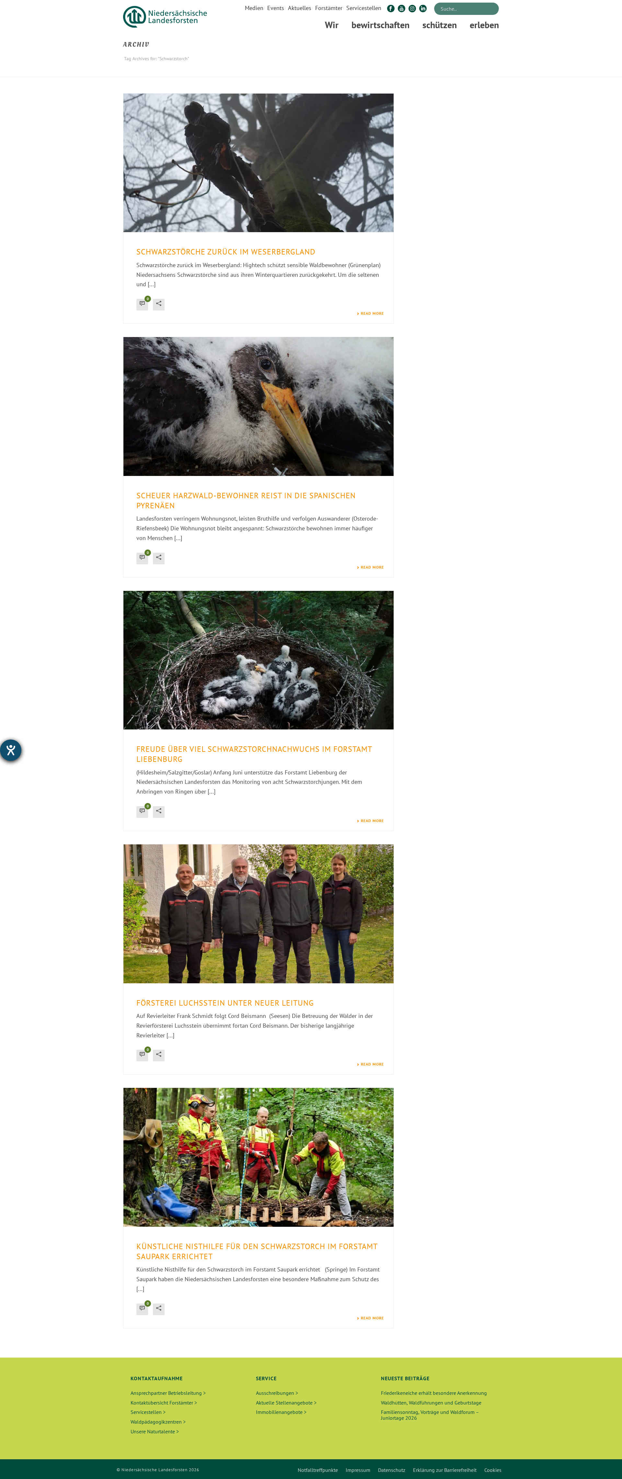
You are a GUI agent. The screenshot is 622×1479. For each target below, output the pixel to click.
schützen (439, 25)
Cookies (492, 1470)
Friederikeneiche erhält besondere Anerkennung (434, 1393)
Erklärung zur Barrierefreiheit (445, 1470)
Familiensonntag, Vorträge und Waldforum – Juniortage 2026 (430, 1415)
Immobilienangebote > (281, 1412)
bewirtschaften (380, 25)
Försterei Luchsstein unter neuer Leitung (225, 1003)
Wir (332, 25)
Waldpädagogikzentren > (158, 1421)
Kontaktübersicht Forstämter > (164, 1402)
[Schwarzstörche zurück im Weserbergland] (258, 163)
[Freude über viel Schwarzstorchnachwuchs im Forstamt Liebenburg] (258, 660)
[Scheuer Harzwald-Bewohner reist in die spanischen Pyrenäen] (258, 406)
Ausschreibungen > (277, 1393)
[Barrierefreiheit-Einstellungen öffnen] (10, 750)
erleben (484, 25)
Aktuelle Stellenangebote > (286, 1402)
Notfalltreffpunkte (318, 1470)
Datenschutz (391, 1470)
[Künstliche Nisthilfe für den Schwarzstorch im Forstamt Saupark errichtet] (258, 1157)
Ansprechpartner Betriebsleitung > (168, 1393)
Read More (372, 313)
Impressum (358, 1470)
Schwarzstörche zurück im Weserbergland (226, 252)
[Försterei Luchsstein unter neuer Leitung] (258, 913)
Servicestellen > (148, 1412)
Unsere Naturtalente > (155, 1431)
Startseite (450, 71)
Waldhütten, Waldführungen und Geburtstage (431, 1403)
